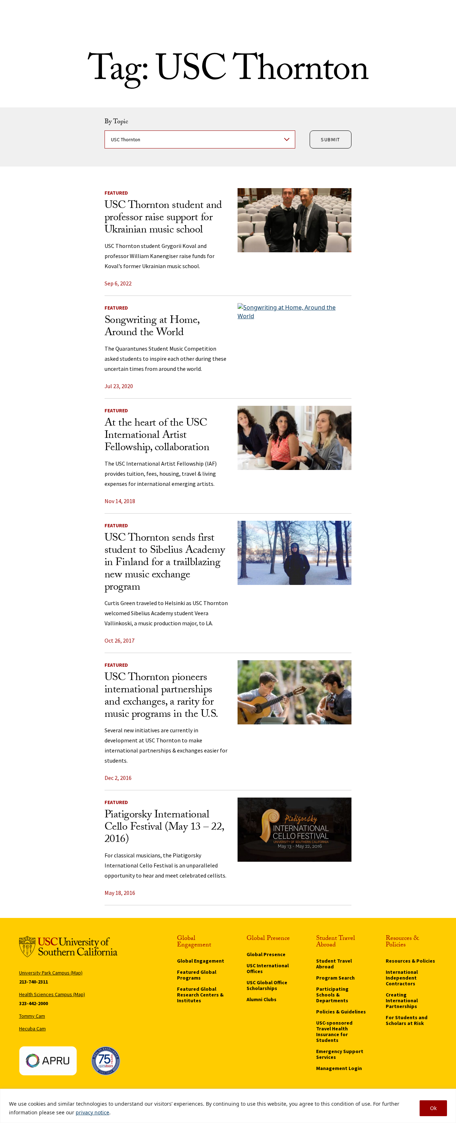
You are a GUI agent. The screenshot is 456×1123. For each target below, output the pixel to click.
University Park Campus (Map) (51, 972)
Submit (330, 139)
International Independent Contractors (402, 978)
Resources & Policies (410, 961)
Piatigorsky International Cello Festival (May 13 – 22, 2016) (164, 828)
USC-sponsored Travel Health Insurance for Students (334, 1031)
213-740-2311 (33, 981)
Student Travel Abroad (334, 964)
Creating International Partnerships (402, 1000)
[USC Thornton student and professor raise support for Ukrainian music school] (294, 220)
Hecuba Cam (32, 1028)
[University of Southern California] (68, 946)
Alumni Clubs (261, 999)
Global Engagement (200, 961)
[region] (228, 1106)
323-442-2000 (33, 1003)
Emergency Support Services (339, 1054)
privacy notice (92, 1112)
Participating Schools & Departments (332, 995)
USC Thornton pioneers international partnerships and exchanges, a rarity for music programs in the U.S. (161, 696)
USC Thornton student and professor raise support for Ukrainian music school (163, 218)
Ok (433, 1108)
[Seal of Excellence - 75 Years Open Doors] (105, 1060)
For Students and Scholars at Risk (407, 1020)
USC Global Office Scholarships (267, 985)
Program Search (335, 978)
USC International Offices (268, 968)
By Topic (116, 122)
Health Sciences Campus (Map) (52, 994)
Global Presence (266, 954)
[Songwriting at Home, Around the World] (294, 335)
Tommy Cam (32, 1016)
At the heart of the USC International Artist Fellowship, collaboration (157, 436)
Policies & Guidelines (341, 1011)
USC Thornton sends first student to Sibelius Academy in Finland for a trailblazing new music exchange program (165, 563)
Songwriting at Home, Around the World (152, 327)
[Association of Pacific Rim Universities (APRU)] (48, 1060)
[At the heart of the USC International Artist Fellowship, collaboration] (294, 438)
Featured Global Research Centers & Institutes (200, 995)
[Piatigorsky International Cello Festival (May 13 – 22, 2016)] (294, 830)
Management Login (339, 1068)
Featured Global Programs (196, 975)
